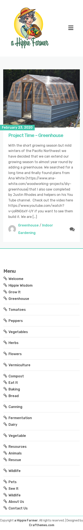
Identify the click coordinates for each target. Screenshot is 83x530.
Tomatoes (17, 310)
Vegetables (18, 332)
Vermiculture (19, 365)
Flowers (15, 354)
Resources (18, 447)
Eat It (13, 383)
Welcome (16, 279)
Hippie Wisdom (21, 285)
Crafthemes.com (41, 525)
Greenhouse (28, 225)
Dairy (13, 425)
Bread (14, 396)
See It (14, 489)
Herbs (14, 343)
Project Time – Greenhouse (35, 135)
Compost (16, 376)
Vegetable (17, 436)
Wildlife (15, 471)
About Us (16, 502)
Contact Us (18, 508)
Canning (15, 407)
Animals (15, 453)
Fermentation (20, 418)
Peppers (16, 321)
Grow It (15, 292)
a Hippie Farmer (26, 520)
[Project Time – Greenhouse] (41, 98)
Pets (13, 482)
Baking (14, 389)
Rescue (15, 460)
